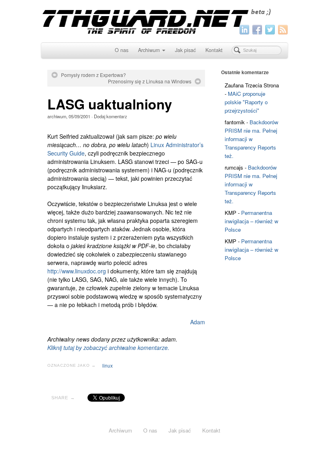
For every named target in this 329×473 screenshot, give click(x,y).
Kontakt (214, 50)
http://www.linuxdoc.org (76, 271)
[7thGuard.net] (164, 20)
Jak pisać (185, 50)
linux (107, 365)
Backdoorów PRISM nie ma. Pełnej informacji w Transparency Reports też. (251, 139)
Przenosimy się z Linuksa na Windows (149, 81)
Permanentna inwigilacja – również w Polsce (251, 221)
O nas (121, 50)
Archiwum (149, 50)
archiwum (56, 116)
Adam (197, 322)
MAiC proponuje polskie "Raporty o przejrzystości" (246, 102)
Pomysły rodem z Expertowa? (93, 75)
